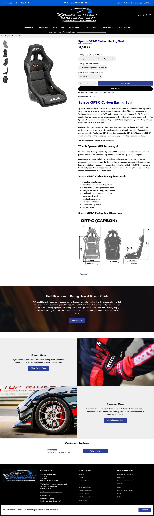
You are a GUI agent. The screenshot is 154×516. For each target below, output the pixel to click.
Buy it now (115, 88)
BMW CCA (120, 477)
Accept (145, 509)
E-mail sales (7, 2)
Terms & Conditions (85, 487)
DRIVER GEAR (28, 27)
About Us (81, 474)
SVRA (119, 497)
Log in (119, 2)
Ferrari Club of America (124, 481)
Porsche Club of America (125, 490)
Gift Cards (148, 2)
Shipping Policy (84, 494)
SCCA (119, 494)
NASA (119, 487)
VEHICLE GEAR (43, 27)
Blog (80, 484)
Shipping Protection (85, 497)
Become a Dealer (84, 481)
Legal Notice (83, 500)
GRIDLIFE (120, 484)
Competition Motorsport (83, 302)
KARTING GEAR (90, 27)
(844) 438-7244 (22, 2)
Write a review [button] (95, 451)
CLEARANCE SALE (107, 27)
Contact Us (82, 477)
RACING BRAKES (58, 27)
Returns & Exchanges (133, 2)
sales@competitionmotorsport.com (51, 492)
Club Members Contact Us (125, 474)
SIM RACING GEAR (124, 27)
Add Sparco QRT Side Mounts (90, 54)
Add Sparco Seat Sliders (88, 63)
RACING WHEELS (74, 27)
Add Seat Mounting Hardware (90, 72)
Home (2, 36)
